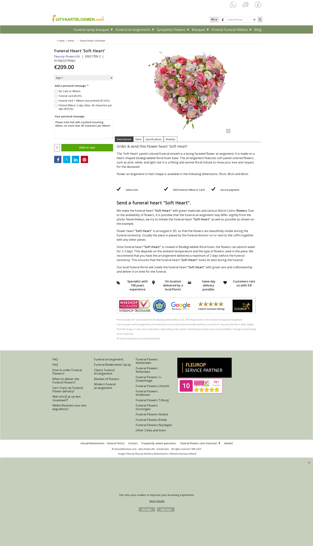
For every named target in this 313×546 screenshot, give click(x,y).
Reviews (170, 139)
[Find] (260, 19)
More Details (157, 501)
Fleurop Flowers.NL (67, 56)
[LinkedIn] (75, 159)
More (138, 139)
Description (124, 139)
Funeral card (70, 96)
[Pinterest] (84, 159)
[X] (66, 159)
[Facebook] (57, 159)
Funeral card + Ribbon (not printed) (84, 100)
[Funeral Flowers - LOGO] (78, 17)
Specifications (154, 139)
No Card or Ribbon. (70, 91)
